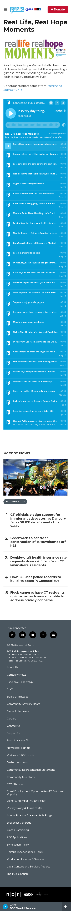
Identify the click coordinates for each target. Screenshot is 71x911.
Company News (16, 674)
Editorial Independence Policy (25, 852)
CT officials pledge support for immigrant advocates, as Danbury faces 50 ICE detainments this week (38, 520)
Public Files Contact (17, 660)
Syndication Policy (18, 844)
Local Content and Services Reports (28, 866)
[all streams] (66, 906)
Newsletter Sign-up (18, 748)
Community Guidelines (20, 777)
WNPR (23, 657)
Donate (59, 9)
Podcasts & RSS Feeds (20, 755)
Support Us (13, 733)
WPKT (31, 657)
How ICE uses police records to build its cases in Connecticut (35, 579)
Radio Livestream (17, 762)
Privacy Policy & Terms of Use (25, 808)
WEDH (10, 654)
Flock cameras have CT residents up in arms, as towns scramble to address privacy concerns (37, 596)
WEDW (27, 654)
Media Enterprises (18, 711)
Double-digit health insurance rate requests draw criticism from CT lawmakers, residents (38, 561)
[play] (5, 906)
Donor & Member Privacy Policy (26, 801)
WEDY (36, 654)
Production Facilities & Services (25, 859)
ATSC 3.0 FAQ (35, 660)
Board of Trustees (17, 696)
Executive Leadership (20, 682)
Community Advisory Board (23, 704)
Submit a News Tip (18, 740)
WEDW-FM (12, 657)
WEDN (18, 654)
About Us (12, 667)
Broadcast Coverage (19, 823)
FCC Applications (17, 837)
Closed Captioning (18, 830)
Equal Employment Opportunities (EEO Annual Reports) (35, 793)
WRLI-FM (41, 657)
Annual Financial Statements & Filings (29, 815)
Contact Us (13, 726)
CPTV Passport (16, 784)
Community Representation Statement (31, 770)
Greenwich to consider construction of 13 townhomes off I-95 (38, 542)
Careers (11, 718)
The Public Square (18, 874)
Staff (10, 689)
